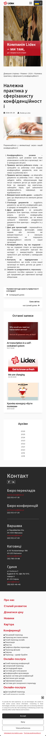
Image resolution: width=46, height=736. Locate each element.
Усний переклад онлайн (15, 640)
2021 (23, 447)
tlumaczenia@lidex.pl (15, 495)
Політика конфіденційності (32, 733)
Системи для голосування (16, 671)
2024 (30, 74)
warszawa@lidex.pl (14, 535)
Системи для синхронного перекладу (20, 683)
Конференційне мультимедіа (17, 673)
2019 (23, 453)
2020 (23, 450)
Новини (23, 74)
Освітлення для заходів (15, 678)
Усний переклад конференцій (17, 663)
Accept (23, 716)
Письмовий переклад (14, 635)
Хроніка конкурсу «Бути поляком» (19, 404)
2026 (23, 431)
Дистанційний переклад (15, 692)
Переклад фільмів (12, 650)
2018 (23, 456)
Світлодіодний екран (13, 668)
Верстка (8, 645)
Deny (23, 722)
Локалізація (10, 642)
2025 (23, 434)
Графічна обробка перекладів (17, 647)
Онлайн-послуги (15, 659)
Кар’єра (9, 624)
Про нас (9, 600)
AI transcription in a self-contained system (19, 344)
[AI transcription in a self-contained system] (23, 331)
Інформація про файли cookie (13, 733)
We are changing (16, 374)
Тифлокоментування (13, 681)
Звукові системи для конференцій (19, 676)
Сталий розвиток (15, 606)
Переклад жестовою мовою (16, 637)
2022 (23, 444)
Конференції (12, 631)
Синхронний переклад (14, 666)
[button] (43, 697)
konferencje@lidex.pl (15, 510)
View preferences (23, 728)
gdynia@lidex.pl (13, 582)
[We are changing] (23, 363)
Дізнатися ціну (13, 612)
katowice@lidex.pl (14, 556)
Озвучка (8, 652)
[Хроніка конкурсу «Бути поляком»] (23, 391)
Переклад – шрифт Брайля (16, 655)
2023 (23, 440)
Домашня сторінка (11, 74)
